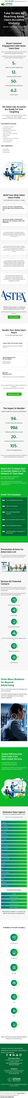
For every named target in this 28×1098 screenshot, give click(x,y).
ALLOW (2, 1097)
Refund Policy (11, 1048)
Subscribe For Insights (14, 394)
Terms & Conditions (18, 1048)
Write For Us (3, 1052)
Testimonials (14, 1050)
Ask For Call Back (14, 317)
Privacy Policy (4, 1048)
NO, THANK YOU (9, 1097)
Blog (10, 1050)
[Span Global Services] (6, 4)
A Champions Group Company (20, 1084)
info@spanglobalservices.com (20, 1)
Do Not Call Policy (10, 1052)
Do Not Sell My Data (22, 1050)
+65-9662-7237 (15, 1073)
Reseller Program (5, 1050)
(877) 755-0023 (9, 1)
